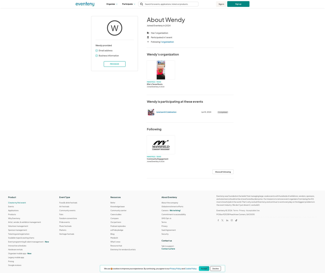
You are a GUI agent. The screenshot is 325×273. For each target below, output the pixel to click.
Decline (215, 268)
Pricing (11, 261)
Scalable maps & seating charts (21, 238)
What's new (115, 242)
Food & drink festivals (68, 202)
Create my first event (17, 202)
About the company (169, 202)
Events (11, 206)
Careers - (171, 210)
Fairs (61, 214)
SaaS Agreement (168, 230)
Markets (62, 230)
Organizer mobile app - (19, 253)
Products (12, 214)
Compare (114, 218)
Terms (164, 222)
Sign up (238, 4)
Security (165, 234)
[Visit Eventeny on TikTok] (236, 220)
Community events (67, 210)
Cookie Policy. (191, 268)
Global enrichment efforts (172, 206)
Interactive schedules (17, 245)
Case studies (115, 214)
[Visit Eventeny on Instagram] (231, 220)
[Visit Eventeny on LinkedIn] (227, 220)
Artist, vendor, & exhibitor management (24, 222)
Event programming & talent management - (28, 242)
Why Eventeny (14, 218)
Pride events (64, 222)
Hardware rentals (15, 249)
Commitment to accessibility (173, 214)
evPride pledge (116, 230)
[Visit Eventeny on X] (222, 220)
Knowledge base (117, 206)
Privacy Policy (175, 268)
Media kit (114, 238)
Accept (204, 268)
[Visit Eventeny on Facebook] (218, 220)
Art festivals (64, 206)
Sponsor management (17, 230)
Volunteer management (18, 226)
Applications (13, 210)
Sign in (221, 4)
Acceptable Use (253, 210)
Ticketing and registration (18, 234)
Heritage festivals (66, 234)
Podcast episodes (118, 226)
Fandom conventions (68, 218)
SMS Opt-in (166, 218)
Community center (118, 210)
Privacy (164, 226)
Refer (112, 202)
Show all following (223, 172)
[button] (112, 4)
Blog (112, 234)
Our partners (115, 222)
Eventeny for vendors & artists (123, 249)
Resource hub (116, 245)
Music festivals (65, 226)
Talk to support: (168, 247)
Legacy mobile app (16, 257)
